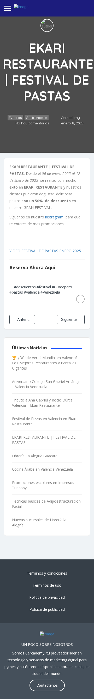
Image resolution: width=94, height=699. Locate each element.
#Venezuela (50, 292)
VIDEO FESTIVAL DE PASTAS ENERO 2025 (45, 250)
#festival (44, 286)
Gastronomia (36, 118)
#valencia (32, 292)
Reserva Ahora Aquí (32, 267)
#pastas (16, 292)
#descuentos (25, 286)
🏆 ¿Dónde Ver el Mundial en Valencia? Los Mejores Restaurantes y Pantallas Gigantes (44, 363)
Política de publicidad (47, 609)
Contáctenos (47, 685)
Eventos (15, 118)
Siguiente (69, 319)
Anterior (23, 319)
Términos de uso (47, 585)
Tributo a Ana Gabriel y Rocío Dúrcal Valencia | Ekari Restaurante (42, 403)
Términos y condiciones (47, 573)
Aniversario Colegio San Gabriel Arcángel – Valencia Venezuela (46, 384)
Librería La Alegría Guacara (34, 455)
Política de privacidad (47, 597)
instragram (53, 216)
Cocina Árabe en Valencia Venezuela (42, 469)
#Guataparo (62, 286)
